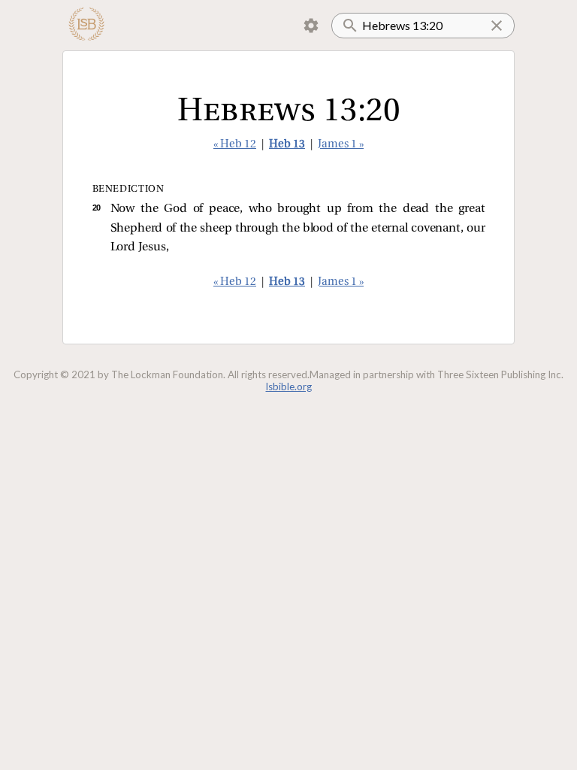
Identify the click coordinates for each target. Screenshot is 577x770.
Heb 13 (287, 144)
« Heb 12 (234, 144)
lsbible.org (289, 386)
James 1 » (341, 144)
